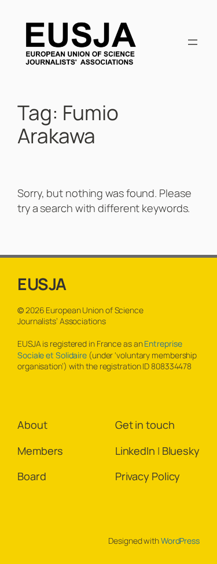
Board (31, 476)
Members (40, 451)
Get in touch (145, 425)
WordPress (180, 540)
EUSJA (42, 284)
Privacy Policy (148, 476)
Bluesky (181, 451)
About (32, 425)
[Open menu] (193, 42)
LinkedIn (135, 451)
